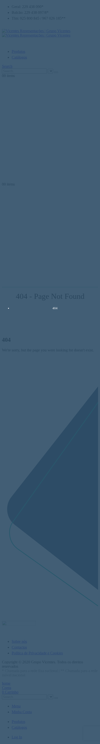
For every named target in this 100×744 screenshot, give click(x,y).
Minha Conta (22, 712)
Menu (16, 706)
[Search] (56, 72)
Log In (17, 737)
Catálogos (19, 57)
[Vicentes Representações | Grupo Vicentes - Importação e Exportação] (36, 33)
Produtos (18, 51)
